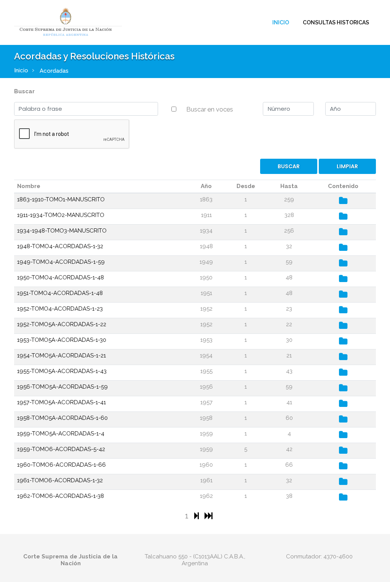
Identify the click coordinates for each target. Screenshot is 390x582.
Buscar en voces (209, 109)
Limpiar (347, 166)
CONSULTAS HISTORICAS (336, 22)
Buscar (24, 91)
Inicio (280, 22)
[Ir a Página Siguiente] (197, 515)
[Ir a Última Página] (209, 515)
